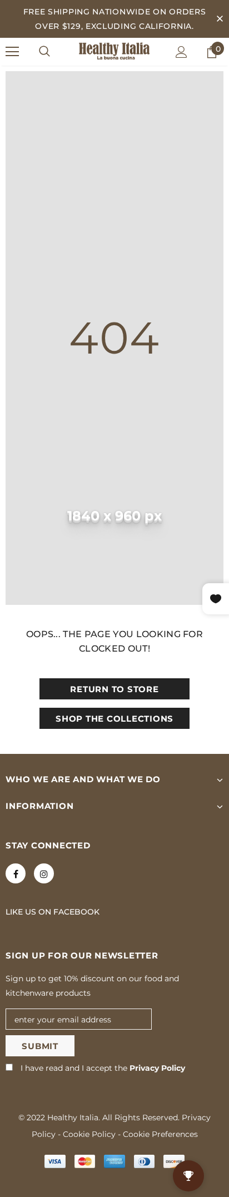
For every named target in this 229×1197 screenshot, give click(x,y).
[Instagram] (44, 873)
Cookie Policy (89, 1134)
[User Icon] (181, 52)
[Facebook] (16, 873)
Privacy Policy (157, 1068)
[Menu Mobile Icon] (12, 51)
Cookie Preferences (160, 1134)
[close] (219, 18)
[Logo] (114, 51)
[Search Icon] (44, 51)
